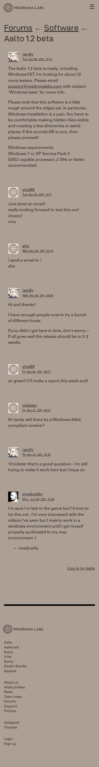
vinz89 (28, 190)
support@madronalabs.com (35, 87)
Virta (7, 657)
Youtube (10, 728)
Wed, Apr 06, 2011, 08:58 (37, 296)
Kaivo (8, 652)
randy (28, 55)
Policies (10, 711)
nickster (29, 406)
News (8, 692)
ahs (25, 246)
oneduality (32, 494)
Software (61, 27)
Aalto (8, 643)
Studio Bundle (15, 666)
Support (10, 706)
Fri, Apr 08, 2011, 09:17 (36, 372)
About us (11, 683)
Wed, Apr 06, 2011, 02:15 (37, 251)
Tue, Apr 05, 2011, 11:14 (37, 59)
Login (8, 739)
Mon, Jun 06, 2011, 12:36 (38, 499)
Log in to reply (81, 569)
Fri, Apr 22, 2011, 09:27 (36, 410)
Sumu (8, 662)
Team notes (13, 697)
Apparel (10, 671)
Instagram (12, 723)
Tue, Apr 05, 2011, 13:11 (37, 195)
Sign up (10, 744)
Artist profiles (14, 687)
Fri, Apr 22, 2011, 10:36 (36, 455)
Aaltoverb (11, 647)
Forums (18, 27)
